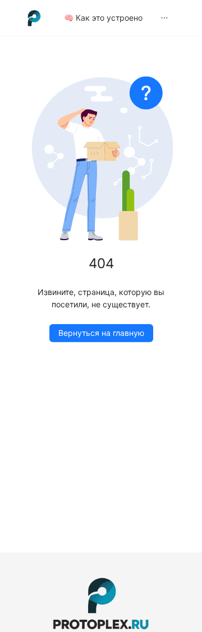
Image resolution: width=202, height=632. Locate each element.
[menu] (122, 17)
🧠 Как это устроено (103, 17)
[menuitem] (103, 18)
